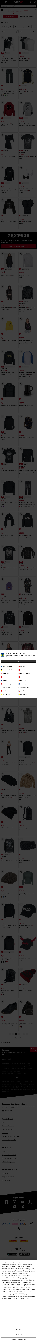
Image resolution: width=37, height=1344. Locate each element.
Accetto (18, 1330)
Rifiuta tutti (18, 1335)
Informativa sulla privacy (24, 1298)
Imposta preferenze (18, 1339)
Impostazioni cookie (14, 1296)
